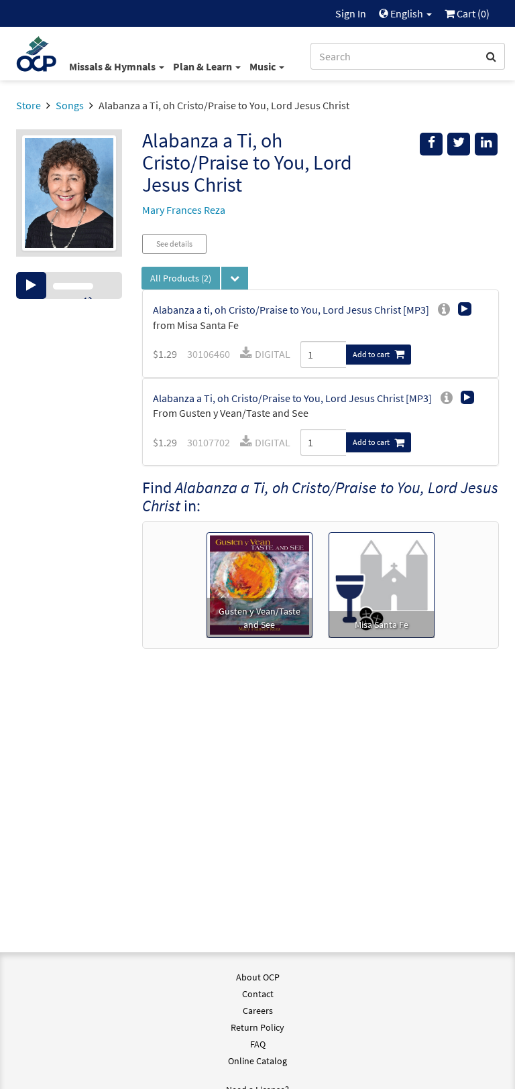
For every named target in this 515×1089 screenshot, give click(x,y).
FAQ (258, 1044)
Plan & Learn (203, 66)
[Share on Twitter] (458, 144)
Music (263, 66)
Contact (258, 994)
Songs (70, 105)
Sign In (350, 13)
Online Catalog (257, 1061)
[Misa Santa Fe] (382, 583)
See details (174, 244)
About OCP (258, 977)
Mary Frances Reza (183, 209)
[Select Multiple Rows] (234, 278)
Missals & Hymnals (113, 66)
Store (28, 105)
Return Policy (257, 1027)
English (406, 13)
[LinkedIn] (486, 144)
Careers (258, 1011)
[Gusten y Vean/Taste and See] (259, 583)
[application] (69, 285)
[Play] (31, 285)
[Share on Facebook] (431, 144)
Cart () (472, 13)
